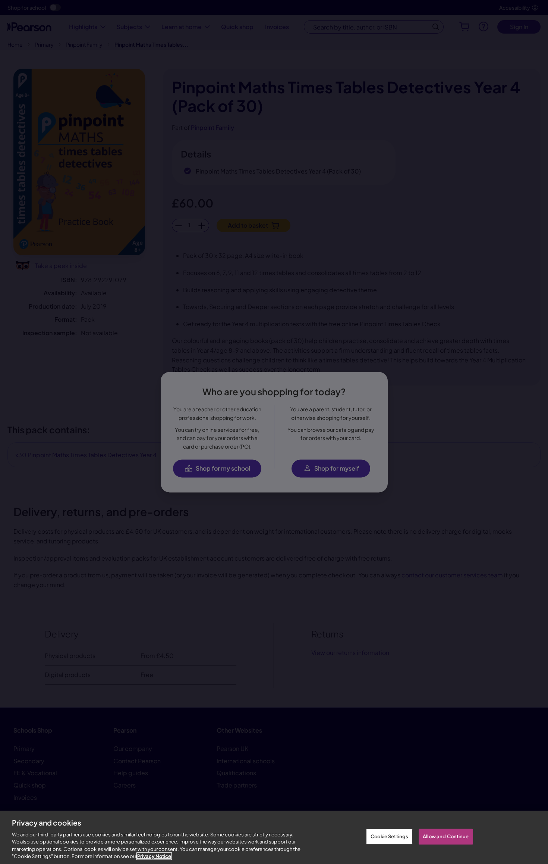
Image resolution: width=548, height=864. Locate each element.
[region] (274, 837)
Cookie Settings (389, 836)
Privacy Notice (154, 856)
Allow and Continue (446, 836)
